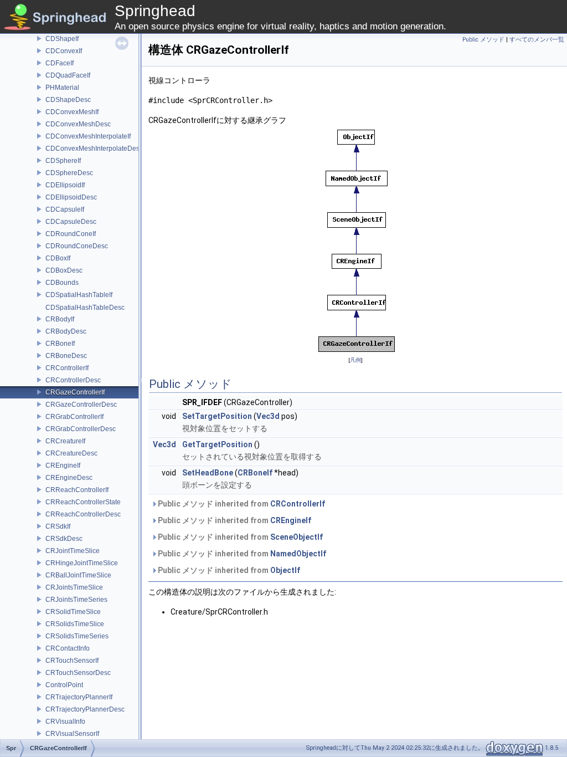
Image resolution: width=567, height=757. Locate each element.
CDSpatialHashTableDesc (85, 307)
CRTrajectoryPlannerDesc (85, 709)
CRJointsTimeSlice (74, 587)
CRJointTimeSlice (72, 551)
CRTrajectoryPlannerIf (78, 697)
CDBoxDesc (64, 270)
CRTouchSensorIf (72, 660)
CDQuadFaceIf (67, 75)
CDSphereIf (63, 161)
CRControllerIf (67, 368)
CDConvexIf (63, 51)
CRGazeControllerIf (75, 392)
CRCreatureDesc (71, 453)
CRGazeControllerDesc (81, 404)
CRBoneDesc (66, 356)
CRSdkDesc (64, 539)
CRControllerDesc (73, 380)
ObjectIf (285, 570)
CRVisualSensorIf (72, 734)
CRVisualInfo (65, 721)
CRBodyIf (59, 319)
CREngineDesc (68, 478)
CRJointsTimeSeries (76, 599)
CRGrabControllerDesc (80, 429)
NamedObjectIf (298, 553)
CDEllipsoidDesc (71, 197)
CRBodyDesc (65, 331)
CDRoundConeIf (70, 234)
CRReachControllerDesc (83, 514)
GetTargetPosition (217, 444)
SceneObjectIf (296, 537)
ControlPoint (64, 685)
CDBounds (62, 283)
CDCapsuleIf (64, 209)
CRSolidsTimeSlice (74, 624)
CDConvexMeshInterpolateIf (88, 136)
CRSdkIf (57, 526)
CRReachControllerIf (77, 490)
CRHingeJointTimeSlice (81, 563)
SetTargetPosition (217, 416)
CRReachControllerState (83, 502)
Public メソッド (483, 39)
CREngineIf (62, 465)
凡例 (355, 360)
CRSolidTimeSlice (73, 612)
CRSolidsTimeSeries (77, 636)
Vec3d (268, 416)
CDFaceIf (59, 63)
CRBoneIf (60, 343)
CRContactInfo (67, 648)
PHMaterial (62, 87)
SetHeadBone (207, 472)
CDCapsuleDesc (70, 222)
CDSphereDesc (69, 173)
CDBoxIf (57, 258)
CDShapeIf (62, 39)
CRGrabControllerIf (74, 417)
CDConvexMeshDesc (78, 124)
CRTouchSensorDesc (78, 673)
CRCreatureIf (65, 441)
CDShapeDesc (68, 100)
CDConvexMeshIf (72, 112)
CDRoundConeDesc (76, 246)
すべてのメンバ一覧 (536, 39)
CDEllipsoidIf (65, 185)
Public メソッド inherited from (240, 503)
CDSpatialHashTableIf (78, 295)
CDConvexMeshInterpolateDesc (94, 148)
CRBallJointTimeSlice (78, 575)
